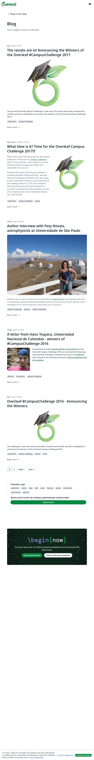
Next (22, 469)
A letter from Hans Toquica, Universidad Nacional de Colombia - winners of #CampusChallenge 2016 (40, 339)
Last (31, 469)
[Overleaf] (8, 4)
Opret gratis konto (32, 555)
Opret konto (48, 502)
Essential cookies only (65, 755)
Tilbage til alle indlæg (17, 14)
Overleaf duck (58, 299)
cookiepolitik (38, 757)
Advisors (80, 354)
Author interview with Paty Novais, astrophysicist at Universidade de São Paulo (43, 228)
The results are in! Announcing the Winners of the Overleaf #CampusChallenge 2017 (45, 52)
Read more (13, 127)
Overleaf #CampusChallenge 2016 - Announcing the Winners (47, 403)
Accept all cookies (83, 755)
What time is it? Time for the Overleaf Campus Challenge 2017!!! (45, 148)
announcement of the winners (64, 349)
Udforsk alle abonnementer (58, 555)
